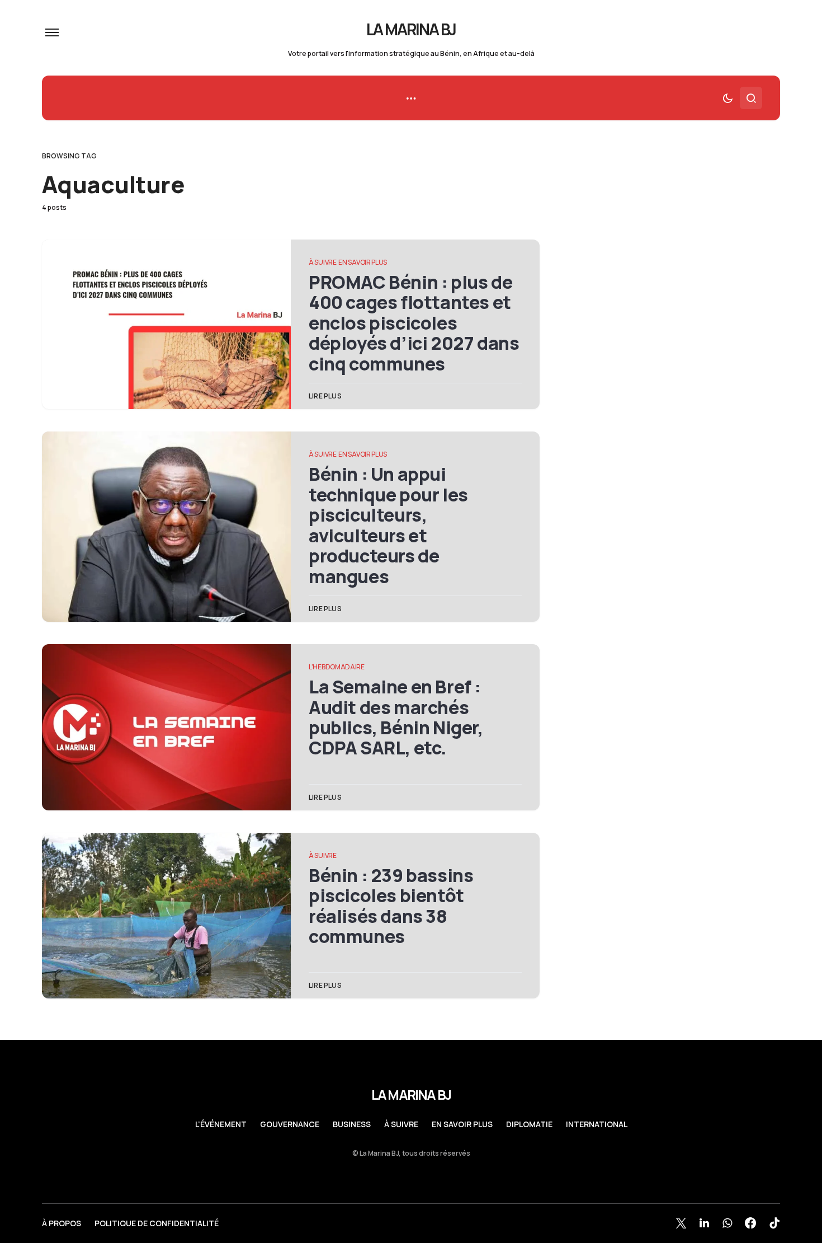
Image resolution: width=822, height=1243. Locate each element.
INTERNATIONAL (596, 1124)
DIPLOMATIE (529, 1124)
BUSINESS (352, 1124)
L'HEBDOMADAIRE (337, 667)
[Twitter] (681, 1222)
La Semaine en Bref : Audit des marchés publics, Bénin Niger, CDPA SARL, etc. (396, 717)
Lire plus (325, 396)
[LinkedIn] (704, 1222)
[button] (52, 32)
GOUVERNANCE (289, 1124)
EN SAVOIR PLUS (362, 262)
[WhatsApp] (727, 1222)
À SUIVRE (323, 262)
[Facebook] (750, 1222)
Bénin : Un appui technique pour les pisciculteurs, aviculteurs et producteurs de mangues (388, 525)
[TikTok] (774, 1222)
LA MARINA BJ (411, 29)
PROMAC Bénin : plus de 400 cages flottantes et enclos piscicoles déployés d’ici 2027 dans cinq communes (414, 323)
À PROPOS (61, 1223)
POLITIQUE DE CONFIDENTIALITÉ (157, 1223)
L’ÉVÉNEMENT (221, 1124)
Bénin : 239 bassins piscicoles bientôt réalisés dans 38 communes (391, 906)
